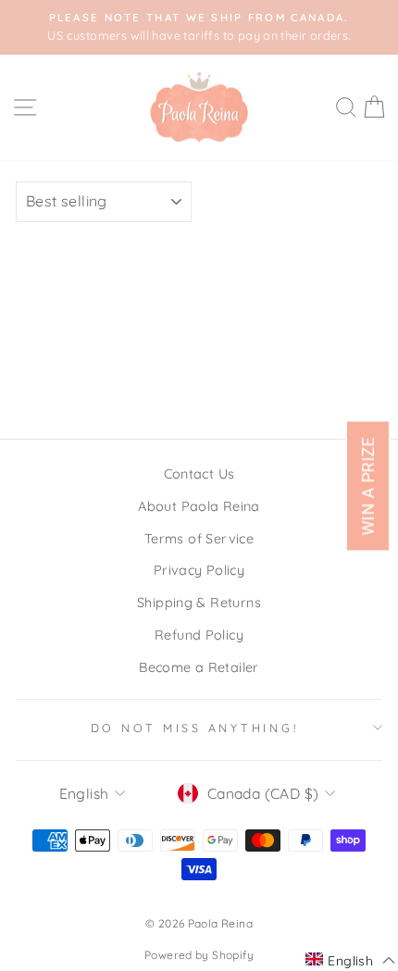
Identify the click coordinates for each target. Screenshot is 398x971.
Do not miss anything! (195, 727)
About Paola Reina (199, 506)
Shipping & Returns (199, 602)
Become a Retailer (199, 667)
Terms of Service (199, 538)
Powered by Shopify (199, 955)
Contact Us (199, 474)
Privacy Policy (199, 570)
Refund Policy (199, 635)
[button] (350, 960)
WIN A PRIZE (368, 485)
